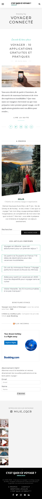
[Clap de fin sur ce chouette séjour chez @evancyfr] (4, 451)
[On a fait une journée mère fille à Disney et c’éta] (4, 442)
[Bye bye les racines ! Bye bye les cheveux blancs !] (4, 432)
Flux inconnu (22, 323)
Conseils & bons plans (21, 39)
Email (4, 379)
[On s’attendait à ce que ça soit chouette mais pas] (4, 461)
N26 (11, 309)
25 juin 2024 (21, 61)
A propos (12, 487)
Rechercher (7, 229)
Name (4, 386)
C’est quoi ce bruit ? (21, 491)
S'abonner (21, 394)
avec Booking (12, 316)
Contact (26, 487)
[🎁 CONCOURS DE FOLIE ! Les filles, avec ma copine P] (4, 423)
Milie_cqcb (23, 411)
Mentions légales (19, 489)
